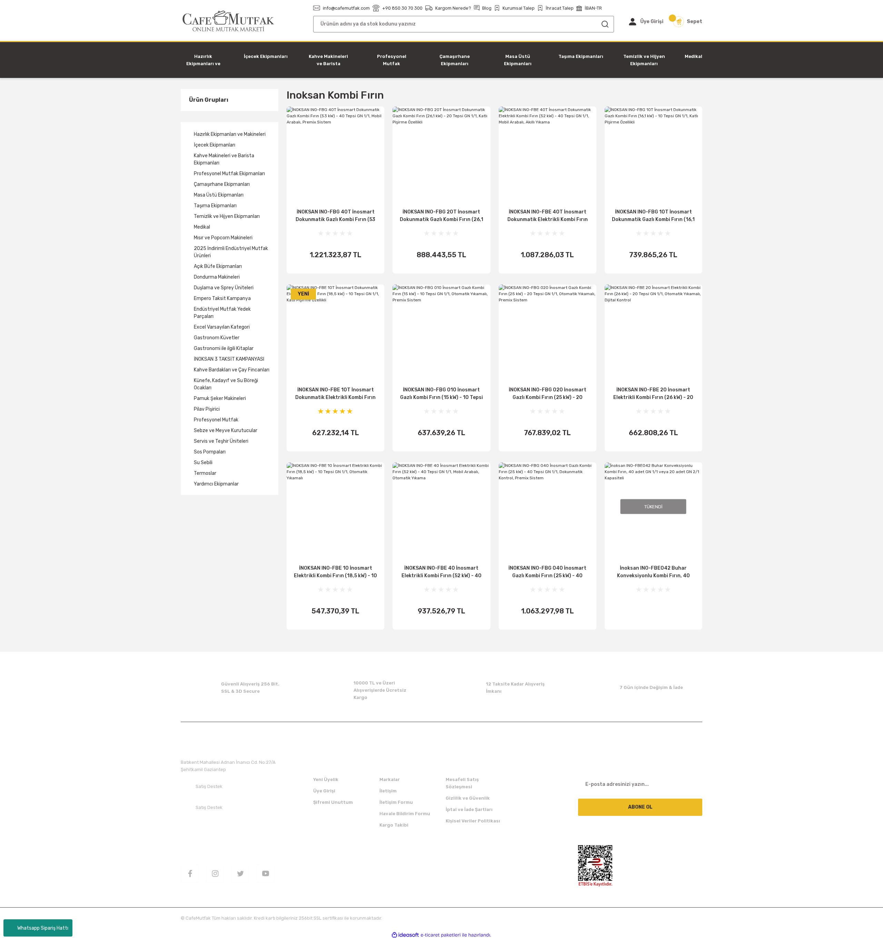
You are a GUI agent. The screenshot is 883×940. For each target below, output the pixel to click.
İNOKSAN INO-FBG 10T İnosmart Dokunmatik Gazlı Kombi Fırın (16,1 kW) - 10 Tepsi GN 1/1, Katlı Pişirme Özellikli (653, 216)
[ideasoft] (405, 935)
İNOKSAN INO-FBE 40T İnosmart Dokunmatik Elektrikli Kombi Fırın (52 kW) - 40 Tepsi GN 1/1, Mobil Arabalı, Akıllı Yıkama (547, 216)
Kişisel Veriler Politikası (473, 820)
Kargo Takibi (393, 825)
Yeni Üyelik (325, 779)
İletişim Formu (396, 802)
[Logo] (228, 21)
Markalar (389, 779)
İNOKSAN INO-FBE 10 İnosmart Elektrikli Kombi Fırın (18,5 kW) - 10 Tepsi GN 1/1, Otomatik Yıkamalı (335, 572)
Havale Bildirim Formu (404, 813)
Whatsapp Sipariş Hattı (42, 928)
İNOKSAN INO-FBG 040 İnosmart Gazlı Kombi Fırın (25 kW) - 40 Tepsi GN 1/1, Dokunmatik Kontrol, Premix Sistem (547, 572)
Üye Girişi (324, 790)
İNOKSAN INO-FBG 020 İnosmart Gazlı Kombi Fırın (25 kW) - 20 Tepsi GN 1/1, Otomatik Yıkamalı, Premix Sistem (547, 394)
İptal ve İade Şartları (469, 809)
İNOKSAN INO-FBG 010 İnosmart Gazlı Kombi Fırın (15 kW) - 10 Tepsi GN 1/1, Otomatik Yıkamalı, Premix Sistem (441, 394)
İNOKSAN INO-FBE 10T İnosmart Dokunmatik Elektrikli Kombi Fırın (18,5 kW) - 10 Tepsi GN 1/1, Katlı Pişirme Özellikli (335, 394)
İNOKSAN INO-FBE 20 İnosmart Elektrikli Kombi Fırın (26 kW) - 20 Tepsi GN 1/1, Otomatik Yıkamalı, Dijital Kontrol (653, 394)
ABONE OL (640, 807)
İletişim (388, 790)
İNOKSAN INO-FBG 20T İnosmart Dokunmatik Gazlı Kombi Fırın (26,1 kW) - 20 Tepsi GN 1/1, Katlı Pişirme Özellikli (441, 216)
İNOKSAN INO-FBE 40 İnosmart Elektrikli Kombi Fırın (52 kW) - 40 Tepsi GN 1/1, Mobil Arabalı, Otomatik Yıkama (441, 572)
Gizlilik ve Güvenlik (468, 798)
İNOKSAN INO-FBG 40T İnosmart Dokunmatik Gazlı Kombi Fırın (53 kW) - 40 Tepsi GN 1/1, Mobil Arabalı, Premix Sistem (335, 216)
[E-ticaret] (440, 935)
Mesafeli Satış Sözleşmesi (462, 783)
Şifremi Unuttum (333, 802)
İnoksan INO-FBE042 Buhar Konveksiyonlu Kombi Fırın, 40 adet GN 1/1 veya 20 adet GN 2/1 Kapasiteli (653, 572)
